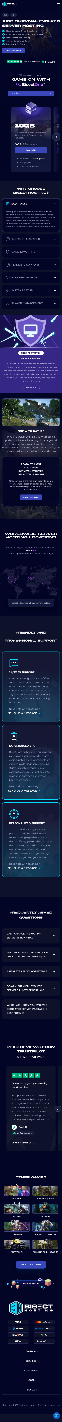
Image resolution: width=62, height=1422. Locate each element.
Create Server (31, 497)
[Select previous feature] (22, 387)
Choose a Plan (13, 50)
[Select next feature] (40, 387)
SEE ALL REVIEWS (29, 1057)
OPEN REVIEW (22, 1142)
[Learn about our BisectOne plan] (31, 84)
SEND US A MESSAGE (22, 713)
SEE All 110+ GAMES (31, 1264)
